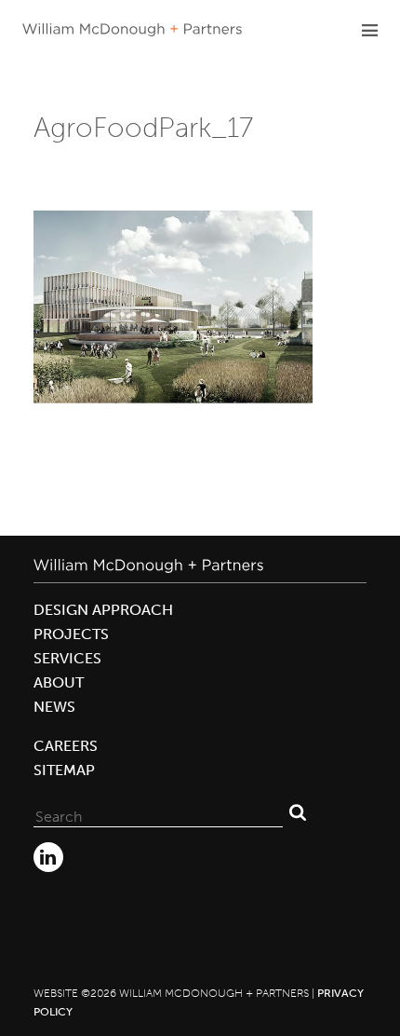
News (54, 707)
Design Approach (103, 610)
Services (67, 658)
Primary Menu (369, 30)
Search (298, 812)
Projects (71, 634)
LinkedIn (48, 857)
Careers (65, 746)
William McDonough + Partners (132, 29)
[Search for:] (158, 812)
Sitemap (64, 770)
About (58, 682)
